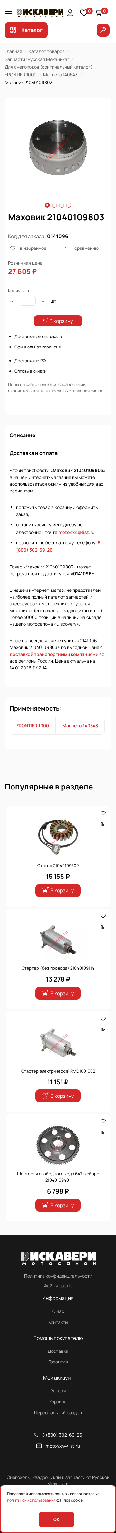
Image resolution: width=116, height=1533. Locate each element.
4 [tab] (68, 205)
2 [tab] (54, 205)
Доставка (58, 1351)
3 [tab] (61, 205)
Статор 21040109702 (58, 865)
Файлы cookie (58, 1286)
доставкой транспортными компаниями (54, 654)
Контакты (58, 1322)
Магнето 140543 (60, 75)
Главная (13, 51)
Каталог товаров (47, 51)
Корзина (58, 1401)
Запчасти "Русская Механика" (37, 59)
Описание (22, 435)
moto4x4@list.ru (76, 532)
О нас (58, 1311)
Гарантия (58, 1362)
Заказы (58, 1390)
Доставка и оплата (34, 453)
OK (56, 1519)
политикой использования (31, 1500)
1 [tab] (47, 205)
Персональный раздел (58, 1412)
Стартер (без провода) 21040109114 (58, 968)
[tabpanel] (58, 148)
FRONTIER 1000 (21, 75)
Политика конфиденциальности (58, 1276)
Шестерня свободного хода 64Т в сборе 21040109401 (58, 1177)
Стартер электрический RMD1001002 (58, 1071)
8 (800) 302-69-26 (62, 1435)
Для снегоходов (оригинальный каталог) (48, 67)
